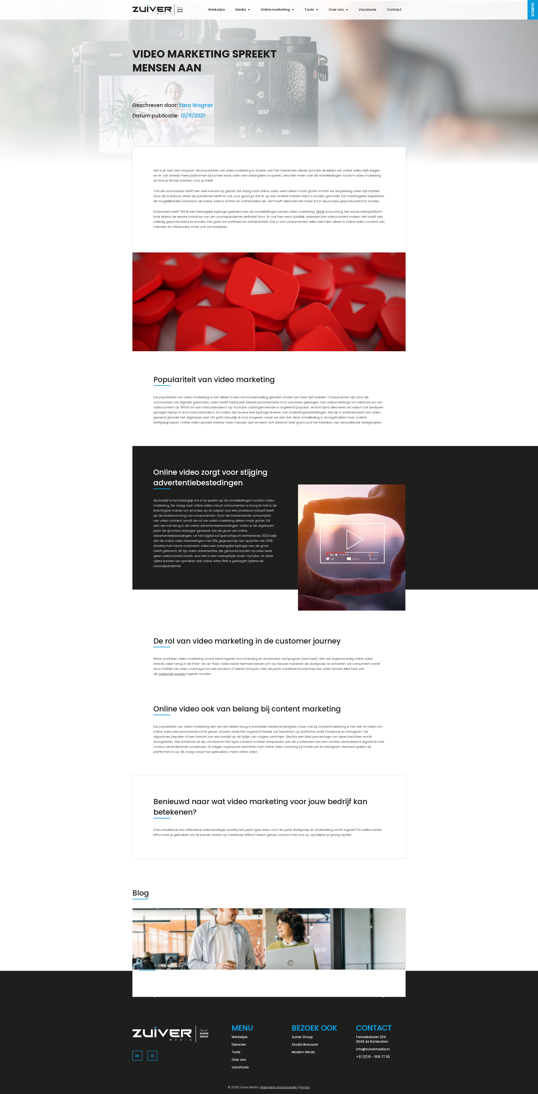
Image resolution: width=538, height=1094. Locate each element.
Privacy (304, 1087)
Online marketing (275, 9)
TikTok (320, 211)
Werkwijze (216, 9)
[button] (154, 995)
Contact (394, 9)
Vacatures (367, 9)
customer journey (172, 674)
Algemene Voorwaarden (278, 1087)
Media (240, 9)
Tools (309, 9)
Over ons (336, 9)
